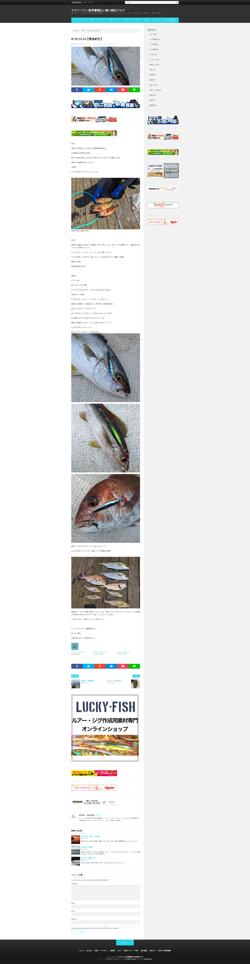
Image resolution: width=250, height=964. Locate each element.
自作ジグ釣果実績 (168, 20)
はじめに (84, 20)
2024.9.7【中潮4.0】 (115, 681)
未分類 (152, 75)
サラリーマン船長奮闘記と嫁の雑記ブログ (98, 10)
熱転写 (152, 80)
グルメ (119, 20)
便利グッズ (128, 20)
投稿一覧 (98, 815)
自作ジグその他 (154, 90)
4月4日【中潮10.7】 (100, 652)
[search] (177, 2)
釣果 (92, 20)
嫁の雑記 (147, 20)
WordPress (148, 959)
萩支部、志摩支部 (87, 681)
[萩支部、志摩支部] (75, 684)
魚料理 (111, 20)
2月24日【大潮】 (87, 847)
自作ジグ (156, 20)
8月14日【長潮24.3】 (88, 858)
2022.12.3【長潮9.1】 (123, 652)
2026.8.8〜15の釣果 (122, 2)
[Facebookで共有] (77, 89)
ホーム (75, 20)
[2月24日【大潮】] (75, 850)
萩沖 (115, 43)
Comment (74, 883)
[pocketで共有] (123, 89)
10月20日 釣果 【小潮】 (90, 836)
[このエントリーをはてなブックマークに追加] (111, 89)
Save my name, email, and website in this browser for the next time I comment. (95, 928)
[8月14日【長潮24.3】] (75, 861)
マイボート (101, 20)
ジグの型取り (154, 39)
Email (73, 911)
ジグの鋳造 (153, 49)
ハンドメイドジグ (96, 43)
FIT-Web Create (130, 959)
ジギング (88, 43)
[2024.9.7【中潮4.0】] (135, 684)
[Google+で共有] (100, 89)
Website (74, 919)
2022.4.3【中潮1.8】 (77, 652)
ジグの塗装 (153, 44)
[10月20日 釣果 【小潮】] (75, 839)
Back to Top (125, 943)
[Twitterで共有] (88, 89)
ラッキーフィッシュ (107, 43)
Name (73, 903)
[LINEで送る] (134, 89)
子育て (138, 20)
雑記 (151, 100)
